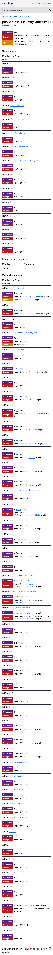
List (12, 575)
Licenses (47, 3)
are (22, 581)
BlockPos (33, 430)
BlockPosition (17, 105)
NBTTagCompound (16, 288)
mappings (7, 3)
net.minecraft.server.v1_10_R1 (16, 16)
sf (17, 410)
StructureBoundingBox (20, 608)
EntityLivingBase (37, 413)
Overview (36, 3)
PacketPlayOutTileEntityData (23, 333)
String (13, 64)
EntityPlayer (35, 372)
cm (17, 426)
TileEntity (13, 26)
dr (17, 293)
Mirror (32, 457)
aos (17, 468)
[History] (49, 22)
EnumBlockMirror (18, 133)
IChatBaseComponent (18, 762)
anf (17, 454)
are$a (18, 509)
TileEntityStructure (25, 575)
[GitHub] (49, 950)
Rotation (33, 471)
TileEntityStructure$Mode (27, 515)
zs (17, 369)
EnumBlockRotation (19, 147)
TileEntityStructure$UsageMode (25, 160)
